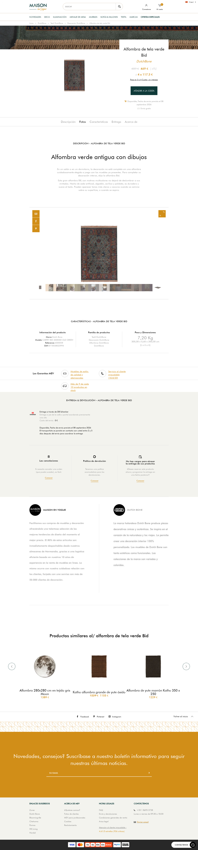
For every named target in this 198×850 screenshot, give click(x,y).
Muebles (93, 17)
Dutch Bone (57, 337)
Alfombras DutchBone (99, 343)
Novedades (35, 17)
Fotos (82, 122)
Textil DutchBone (57, 23)
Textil (123, 17)
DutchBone (42, 23)
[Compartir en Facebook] (36, 221)
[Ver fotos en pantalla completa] (162, 213)
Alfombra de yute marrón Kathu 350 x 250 (153, 692)
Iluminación (60, 17)
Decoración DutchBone (76, 23)
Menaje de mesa (78, 17)
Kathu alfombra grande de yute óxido (99, 692)
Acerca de (131, 122)
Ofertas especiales (150, 17)
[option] (99, 253)
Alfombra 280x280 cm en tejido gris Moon (45, 692)
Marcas (134, 17)
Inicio (31, 23)
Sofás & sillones (109, 17)
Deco (47, 17)
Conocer (49, 478)
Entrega (116, 122)
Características (99, 122)
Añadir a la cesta (144, 90)
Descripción (68, 122)
